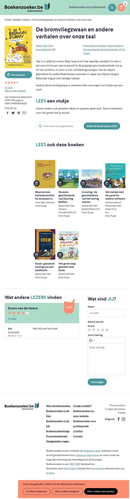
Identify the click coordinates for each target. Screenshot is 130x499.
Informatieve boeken (94, 45)
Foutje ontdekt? (82, 406)
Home (8, 19)
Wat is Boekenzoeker (58, 406)
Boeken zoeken (112, 8)
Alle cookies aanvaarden (100, 491)
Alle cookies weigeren (67, 491)
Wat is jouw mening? (15, 90)
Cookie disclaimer (115, 409)
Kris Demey (97, 468)
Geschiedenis (115, 45)
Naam (91, 306)
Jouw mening (95, 335)
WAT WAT (74, 464)
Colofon (78, 431)
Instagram (122, 419)
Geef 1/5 (90, 330)
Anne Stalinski (44, 49)
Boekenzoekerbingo (58, 431)
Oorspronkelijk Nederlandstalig (100, 49)
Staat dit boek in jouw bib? (102, 126)
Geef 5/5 (107, 330)
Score (91, 326)
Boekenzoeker (27, 7)
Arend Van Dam (44, 45)
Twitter (13, 113)
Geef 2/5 (94, 330)
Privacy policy (117, 405)
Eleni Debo (70, 468)
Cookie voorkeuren (36, 491)
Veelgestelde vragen (57, 441)
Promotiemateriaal (56, 436)
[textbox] (106, 358)
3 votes (8, 87)
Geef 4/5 (103, 330)
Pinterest (18, 113)
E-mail (24, 113)
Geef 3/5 (99, 330)
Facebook (7, 113)
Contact (78, 436)
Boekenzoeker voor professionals (87, 7)
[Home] (22, 406)
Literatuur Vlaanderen (87, 455)
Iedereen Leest (92, 450)
